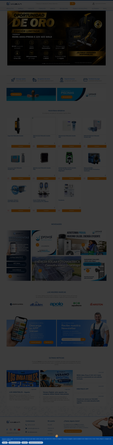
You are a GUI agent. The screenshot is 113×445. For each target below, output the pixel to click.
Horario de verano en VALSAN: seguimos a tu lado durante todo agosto (88, 401)
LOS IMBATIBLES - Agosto (19, 392)
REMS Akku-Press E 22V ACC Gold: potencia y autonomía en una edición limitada (89, 377)
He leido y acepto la (73, 342)
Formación (42, 8)
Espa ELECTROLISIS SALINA (15, 136)
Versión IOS (48, 342)
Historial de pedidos (51, 429)
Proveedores (64, 8)
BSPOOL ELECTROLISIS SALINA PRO (42, 168)
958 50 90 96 (31, 424)
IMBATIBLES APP (82, 389)
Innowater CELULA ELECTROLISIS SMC (13, 201)
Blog (104, 8)
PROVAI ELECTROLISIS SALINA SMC (67, 136)
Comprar (20, 146)
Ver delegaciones (32, 432)
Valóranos (95, 8)
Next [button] (107, 304)
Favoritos (50, 434)
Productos (10, 8)
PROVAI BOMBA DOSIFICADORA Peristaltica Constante (92, 169)
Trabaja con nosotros (80, 8)
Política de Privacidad (78, 342)
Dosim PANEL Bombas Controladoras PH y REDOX (40, 201)
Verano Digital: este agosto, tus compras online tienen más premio (56, 393)
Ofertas (52, 8)
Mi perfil (50, 424)
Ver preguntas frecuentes (73, 431)
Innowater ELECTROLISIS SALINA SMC (15, 168)
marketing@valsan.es (33, 428)
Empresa (20, 8)
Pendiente (61, 200)
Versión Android (35, 342)
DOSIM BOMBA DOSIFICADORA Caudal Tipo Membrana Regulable (67, 169)
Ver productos (16, 94)
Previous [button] (5, 304)
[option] (17, 304)
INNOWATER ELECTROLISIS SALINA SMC (91, 136)
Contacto (31, 8)
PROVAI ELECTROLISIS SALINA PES (41, 136)
